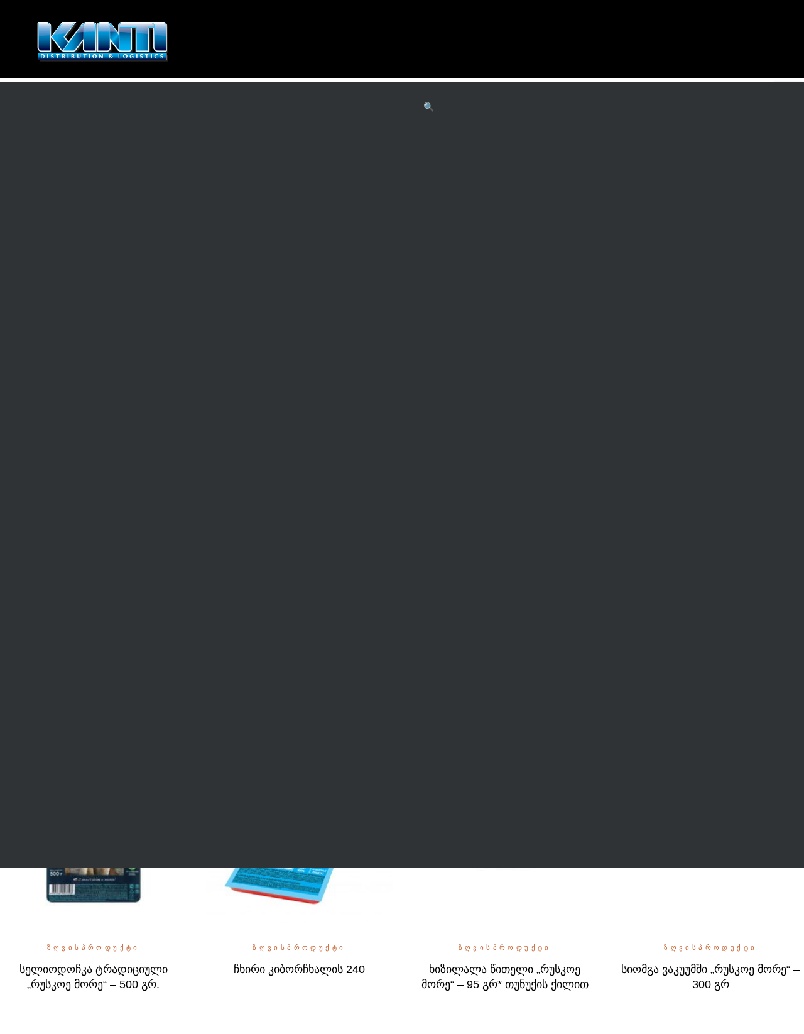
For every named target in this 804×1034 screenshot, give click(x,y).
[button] (429, 107)
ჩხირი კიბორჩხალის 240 (299, 969)
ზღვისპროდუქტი (93, 947)
